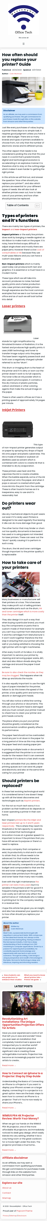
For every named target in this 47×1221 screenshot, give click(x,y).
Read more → (9, 1065)
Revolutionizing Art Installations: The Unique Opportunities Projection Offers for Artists (23, 1023)
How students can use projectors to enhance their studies (12, 977)
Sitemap (6, 1198)
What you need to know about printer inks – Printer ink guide (34, 977)
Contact (6, 1192)
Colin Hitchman (16, 74)
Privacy (6, 1216)
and (19, 229)
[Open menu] (23, 43)
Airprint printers (31, 800)
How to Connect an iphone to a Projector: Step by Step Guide (22, 1075)
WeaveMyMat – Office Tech (21, 1206)
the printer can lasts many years (20, 883)
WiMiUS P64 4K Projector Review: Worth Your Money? (20, 1117)
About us (6, 1187)
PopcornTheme (24, 1210)
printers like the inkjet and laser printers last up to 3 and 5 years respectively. (21, 822)
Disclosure (22, 1216)
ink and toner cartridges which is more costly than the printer (23, 611)
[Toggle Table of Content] (36, 206)
